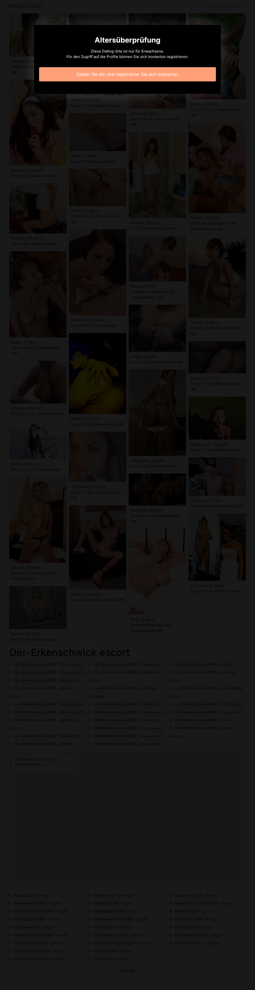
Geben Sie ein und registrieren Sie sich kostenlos (127, 74)
